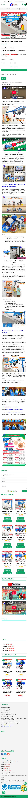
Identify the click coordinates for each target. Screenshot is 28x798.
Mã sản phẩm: (4, 47)
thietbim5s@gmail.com (19, 1)
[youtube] (8, 754)
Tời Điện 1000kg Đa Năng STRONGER (21, 691)
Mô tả (3, 78)
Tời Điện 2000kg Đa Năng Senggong (21, 672)
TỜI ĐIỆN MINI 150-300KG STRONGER (21, 564)
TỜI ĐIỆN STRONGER (11, 9)
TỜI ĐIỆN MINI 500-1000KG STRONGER (7, 538)
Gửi (24, 491)
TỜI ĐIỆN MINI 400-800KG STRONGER (21, 512)
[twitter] (5, 754)
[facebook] (2, 754)
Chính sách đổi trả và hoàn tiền (7, 716)
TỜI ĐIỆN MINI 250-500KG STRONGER (7, 512)
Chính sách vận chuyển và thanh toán (8, 714)
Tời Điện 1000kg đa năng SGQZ (7, 672)
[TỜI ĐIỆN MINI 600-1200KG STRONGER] (14, 4)
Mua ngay (14, 69)
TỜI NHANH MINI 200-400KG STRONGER (7, 564)
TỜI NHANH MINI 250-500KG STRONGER (21, 538)
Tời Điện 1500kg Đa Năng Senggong (7, 691)
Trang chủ (3, 9)
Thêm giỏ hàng (14, 66)
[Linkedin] (10, 74)
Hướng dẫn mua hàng (5, 709)
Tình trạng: (3, 59)
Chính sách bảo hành (5, 710)
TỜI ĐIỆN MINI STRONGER (22, 9)
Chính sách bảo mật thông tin (7, 712)
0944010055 (11, 1)
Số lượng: (3, 62)
